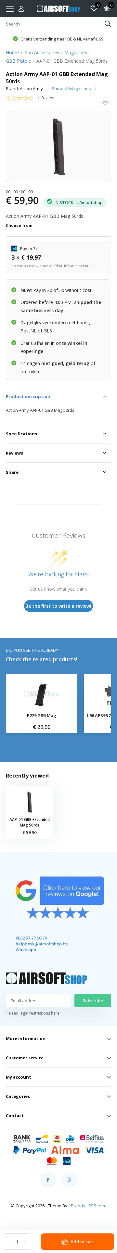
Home (12, 52)
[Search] (108, 24)
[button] (58, 38)
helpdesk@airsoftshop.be (36, 944)
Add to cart (82, 1242)
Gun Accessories (41, 52)
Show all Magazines (71, 88)
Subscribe (93, 1001)
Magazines (75, 52)
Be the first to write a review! (58, 606)
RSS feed (97, 1206)
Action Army (31, 88)
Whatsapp (26, 950)
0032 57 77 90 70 (31, 938)
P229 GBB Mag (41, 715)
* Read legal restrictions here (32, 1013)
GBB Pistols (18, 61)
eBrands (76, 1206)
